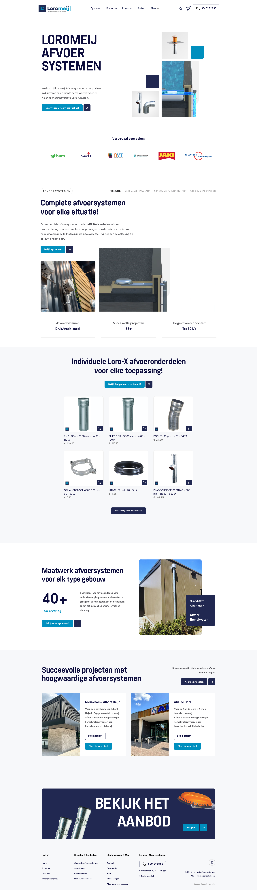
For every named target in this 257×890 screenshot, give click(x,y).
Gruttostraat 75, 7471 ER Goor (152, 870)
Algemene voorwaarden (118, 884)
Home (44, 863)
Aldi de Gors (182, 702)
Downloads (112, 868)
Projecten (46, 868)
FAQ (109, 873)
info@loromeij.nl (146, 876)
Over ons (46, 873)
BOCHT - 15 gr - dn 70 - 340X (170, 436)
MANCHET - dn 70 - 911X (123, 490)
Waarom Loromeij (50, 878)
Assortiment (79, 868)
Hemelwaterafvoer (82, 878)
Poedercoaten (80, 873)
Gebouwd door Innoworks (204, 884)
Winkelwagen (113, 878)
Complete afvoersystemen (86, 863)
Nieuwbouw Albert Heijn (102, 702)
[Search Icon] (180, 8)
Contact (110, 863)
